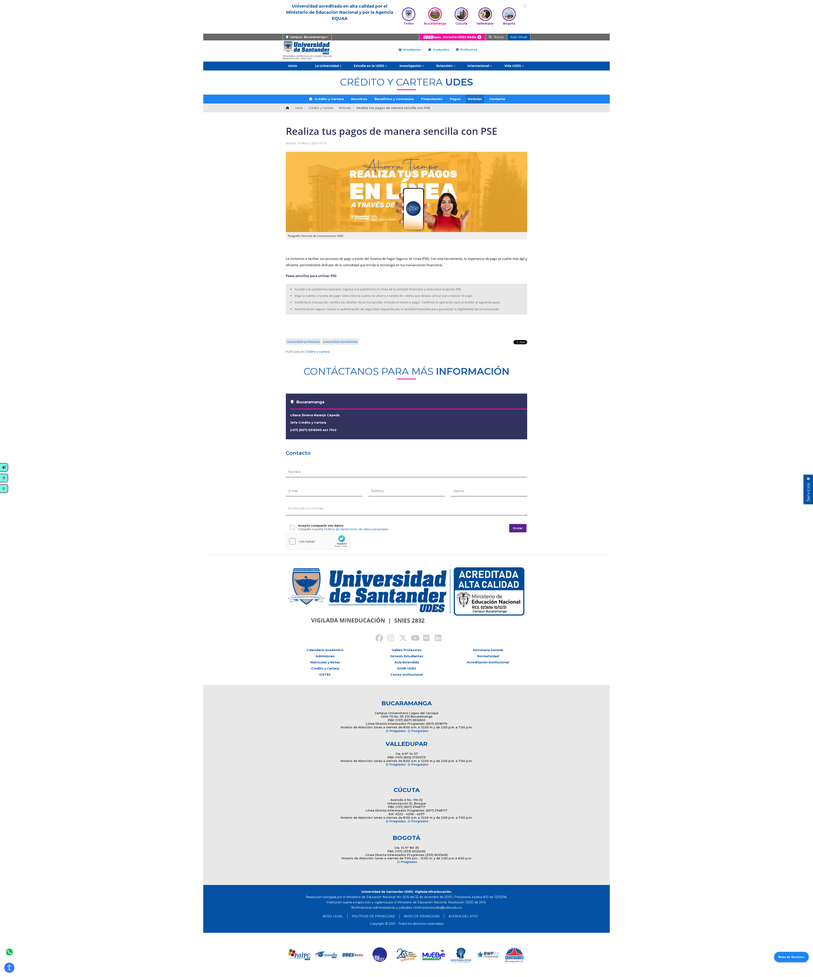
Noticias (475, 99)
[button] (9, 968)
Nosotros (359, 99)
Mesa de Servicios (791, 957)
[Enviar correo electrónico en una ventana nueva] (437, 907)
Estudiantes (411, 49)
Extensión (444, 66)
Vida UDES (512, 66)
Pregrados (398, 731)
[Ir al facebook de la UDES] (376, 638)
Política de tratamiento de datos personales (356, 529)
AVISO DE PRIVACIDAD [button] (422, 916)
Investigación (410, 66)
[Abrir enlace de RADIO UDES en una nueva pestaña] (353, 954)
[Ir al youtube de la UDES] (412, 638)
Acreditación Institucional (488, 662)
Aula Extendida (406, 662)
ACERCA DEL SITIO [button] (463, 916)
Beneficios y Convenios (394, 99)
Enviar (518, 528)
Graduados (440, 49)
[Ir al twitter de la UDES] (400, 638)
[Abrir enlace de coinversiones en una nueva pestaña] (514, 954)
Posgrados (419, 731)
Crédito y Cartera (329, 99)
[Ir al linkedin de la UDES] (436, 638)
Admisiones (325, 656)
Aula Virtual (518, 37)
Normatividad (488, 656)
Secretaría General (488, 650)
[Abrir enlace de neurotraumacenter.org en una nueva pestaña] (460, 954)
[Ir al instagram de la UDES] (388, 638)
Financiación (431, 99)
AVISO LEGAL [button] (332, 916)
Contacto (497, 99)
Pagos (455, 99)
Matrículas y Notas (325, 662)
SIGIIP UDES (406, 668)
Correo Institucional (406, 674)
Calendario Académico (325, 650)
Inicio (292, 66)
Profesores (468, 49)
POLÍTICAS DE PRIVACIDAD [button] (373, 916)
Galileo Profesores (407, 650)
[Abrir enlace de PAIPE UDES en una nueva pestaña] (299, 954)
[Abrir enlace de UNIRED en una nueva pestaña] (379, 954)
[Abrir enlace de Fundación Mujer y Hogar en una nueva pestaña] (406, 954)
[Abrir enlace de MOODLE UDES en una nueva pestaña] (326, 954)
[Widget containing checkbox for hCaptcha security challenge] (318, 541)
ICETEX (325, 674)
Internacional (478, 66)
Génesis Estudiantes (406, 656)
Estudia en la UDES (369, 66)
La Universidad (327, 66)
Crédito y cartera (317, 352)
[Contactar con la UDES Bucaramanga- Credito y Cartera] (9, 952)
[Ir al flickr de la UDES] (424, 638)
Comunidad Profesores (303, 341)
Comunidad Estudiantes (340, 341)
